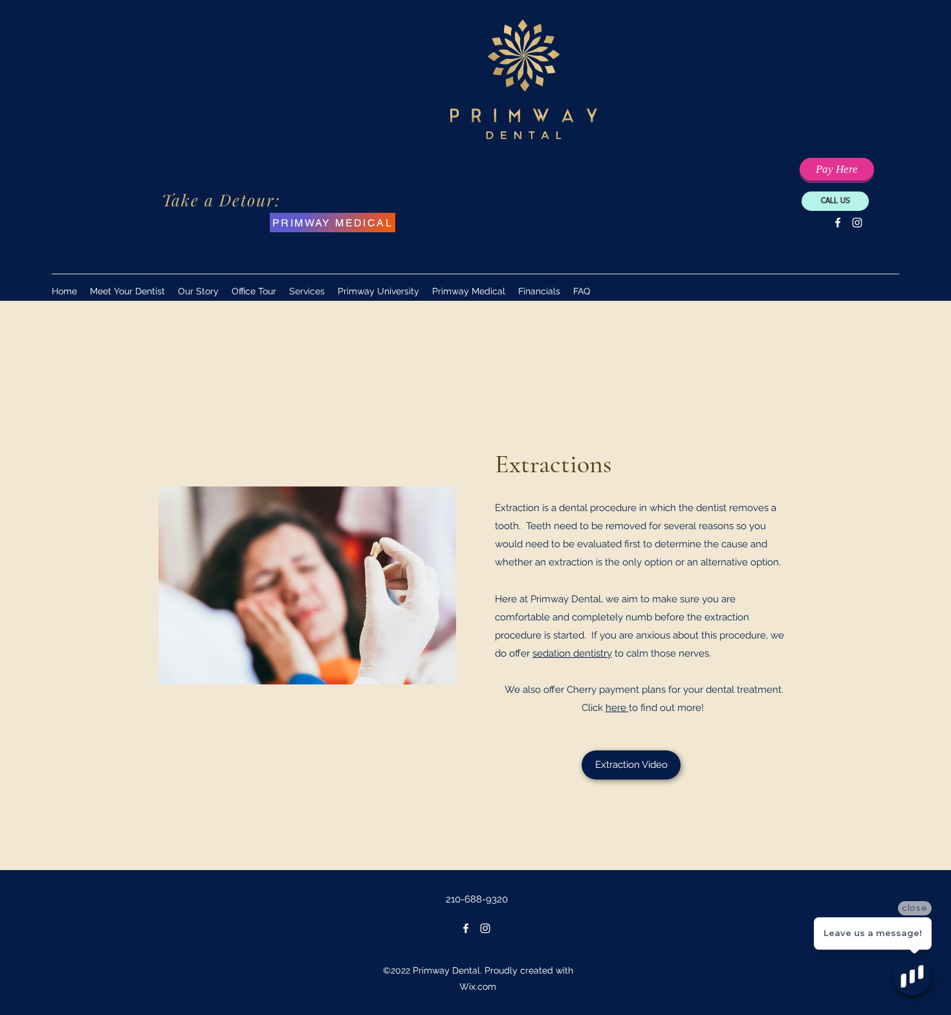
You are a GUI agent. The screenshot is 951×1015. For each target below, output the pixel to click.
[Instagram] (857, 222)
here (617, 708)
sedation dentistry (572, 653)
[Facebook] (837, 222)
